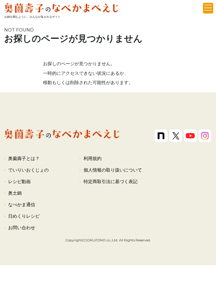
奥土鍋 (15, 193)
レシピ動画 (19, 181)
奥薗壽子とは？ (24, 158)
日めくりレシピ (24, 216)
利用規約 (93, 158)
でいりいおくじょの (28, 170)
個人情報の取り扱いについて (113, 170)
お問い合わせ (21, 227)
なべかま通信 (21, 204)
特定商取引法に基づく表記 (111, 181)
